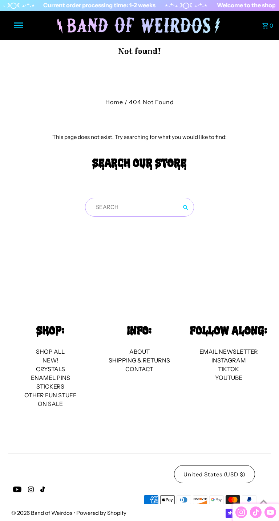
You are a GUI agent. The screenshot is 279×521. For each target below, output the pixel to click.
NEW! (50, 360)
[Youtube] (16, 490)
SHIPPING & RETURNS (139, 360)
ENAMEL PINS (50, 377)
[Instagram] (30, 490)
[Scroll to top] (263, 502)
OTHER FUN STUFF (50, 395)
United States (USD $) (214, 474)
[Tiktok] (42, 490)
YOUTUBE (228, 377)
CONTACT (139, 369)
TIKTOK (228, 369)
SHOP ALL (50, 351)
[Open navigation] (32, 25)
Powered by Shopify (101, 512)
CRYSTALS (50, 369)
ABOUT (139, 351)
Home (114, 102)
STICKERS (50, 386)
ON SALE (50, 403)
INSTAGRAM (228, 360)
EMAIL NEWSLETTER (228, 351)
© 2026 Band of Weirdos (42, 512)
